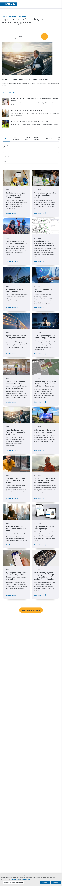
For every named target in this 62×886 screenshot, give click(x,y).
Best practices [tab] (15, 138)
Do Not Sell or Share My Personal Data (13, 882)
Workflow (7, 156)
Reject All (55, 882)
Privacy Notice (26, 879)
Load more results (31, 610)
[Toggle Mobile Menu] (59, 4)
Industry (7, 151)
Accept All (44, 882)
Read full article (11, 213)
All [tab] (6, 138)
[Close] (59, 876)
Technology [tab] (48, 138)
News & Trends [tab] (36, 138)
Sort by (7, 161)
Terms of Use (15, 879)
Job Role (7, 146)
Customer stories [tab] (26, 138)
